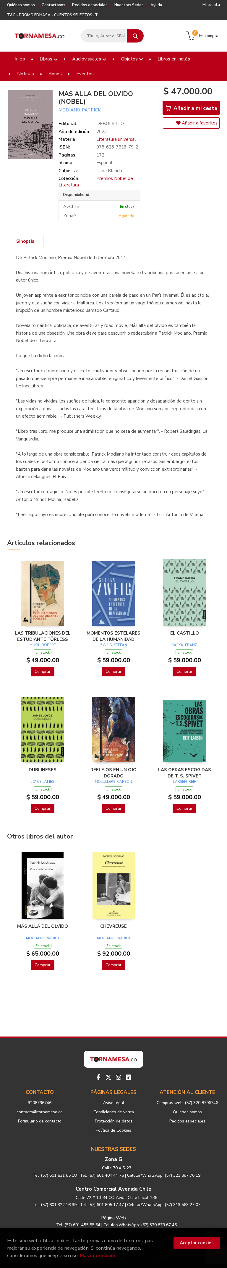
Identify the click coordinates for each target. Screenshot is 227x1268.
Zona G (113, 1159)
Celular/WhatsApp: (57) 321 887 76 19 (163, 1175)
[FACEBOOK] (98, 1077)
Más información (98, 1255)
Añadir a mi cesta (194, 108)
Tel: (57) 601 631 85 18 (55, 1175)
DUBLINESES (42, 770)
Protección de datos (113, 1121)
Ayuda (156, 5)
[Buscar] (135, 36)
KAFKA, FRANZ (184, 645)
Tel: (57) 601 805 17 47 (102, 1205)
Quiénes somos (21, 5)
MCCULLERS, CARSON (113, 781)
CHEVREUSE (113, 926)
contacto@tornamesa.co (40, 1112)
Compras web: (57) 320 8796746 (187, 1103)
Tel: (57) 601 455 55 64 (78, 1225)
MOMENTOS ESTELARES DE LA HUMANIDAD (113, 636)
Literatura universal (116, 139)
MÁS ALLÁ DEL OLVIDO (42, 926)
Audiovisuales (87, 59)
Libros (46, 59)
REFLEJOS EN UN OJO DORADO (113, 773)
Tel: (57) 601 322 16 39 (55, 1205)
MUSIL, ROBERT (43, 645)
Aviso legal (113, 1103)
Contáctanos (53, 5)
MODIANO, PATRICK (80, 110)
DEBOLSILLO (110, 124)
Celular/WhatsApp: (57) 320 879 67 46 (140, 1225)
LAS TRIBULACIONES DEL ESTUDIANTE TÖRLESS (43, 636)
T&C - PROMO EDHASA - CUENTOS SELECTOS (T (52, 15)
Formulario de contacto (39, 1121)
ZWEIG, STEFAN (113, 645)
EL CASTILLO (184, 633)
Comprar (43, 671)
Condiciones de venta (113, 1112)
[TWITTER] (108, 1077)
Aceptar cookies (197, 1243)
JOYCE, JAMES (42, 781)
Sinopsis (25, 241)
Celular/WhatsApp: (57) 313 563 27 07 (163, 1205)
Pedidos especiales (90, 5)
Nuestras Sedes (129, 5)
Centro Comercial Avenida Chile (113, 1189)
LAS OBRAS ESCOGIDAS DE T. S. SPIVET (184, 773)
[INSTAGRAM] (118, 1077)
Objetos (130, 59)
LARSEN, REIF (184, 781)
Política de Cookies (113, 1130)
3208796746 (39, 1103)
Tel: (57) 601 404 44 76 (102, 1175)
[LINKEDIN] (128, 1077)
